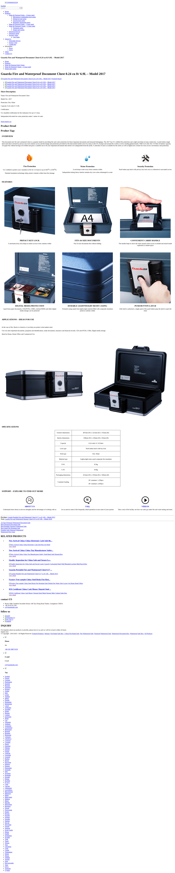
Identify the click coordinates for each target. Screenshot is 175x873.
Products (7, 13)
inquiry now (5, 632)
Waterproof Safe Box (137, 633)
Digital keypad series (19, 19)
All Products (148, 633)
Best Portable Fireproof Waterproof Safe (14, 526)
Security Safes (13, 35)
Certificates (12, 44)
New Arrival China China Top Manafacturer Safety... (31, 550)
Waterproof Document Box (120, 633)
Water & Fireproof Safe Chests (15, 65)
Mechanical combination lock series (24, 17)
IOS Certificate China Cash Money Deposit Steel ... (30, 589)
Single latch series (18, 30)
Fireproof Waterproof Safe (102, 633)
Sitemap (47, 633)
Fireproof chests (14, 33)
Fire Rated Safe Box (56, 633)
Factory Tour (13, 42)
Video (7, 52)
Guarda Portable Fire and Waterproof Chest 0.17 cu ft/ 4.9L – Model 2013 (31, 517)
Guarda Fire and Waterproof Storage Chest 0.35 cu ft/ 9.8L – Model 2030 (28, 519)
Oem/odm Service (14, 41)
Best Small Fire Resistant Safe (10, 528)
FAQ (87, 506)
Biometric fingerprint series (21, 22)
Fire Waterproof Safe (86, 633)
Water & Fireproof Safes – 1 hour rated (21, 24)
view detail (12, 546)
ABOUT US (30, 506)
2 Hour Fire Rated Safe (71, 633)
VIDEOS (145, 506)
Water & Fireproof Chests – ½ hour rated (22, 26)
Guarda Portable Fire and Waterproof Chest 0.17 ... (30, 570)
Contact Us (8, 53)
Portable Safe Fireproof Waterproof (12, 530)
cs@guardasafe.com (11, 665)
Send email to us (6, 121)
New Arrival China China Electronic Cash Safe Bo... (30, 541)
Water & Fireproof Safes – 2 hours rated (21, 15)
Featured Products (38, 633)
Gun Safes (16, 37)
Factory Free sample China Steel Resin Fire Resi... (29, 579)
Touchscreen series (19, 21)
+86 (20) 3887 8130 (11, 649)
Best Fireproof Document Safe (10, 524)
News (11, 48)
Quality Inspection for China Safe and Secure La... (30, 560)
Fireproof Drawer (14, 32)
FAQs (11, 50)
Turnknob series (18, 28)
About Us (8, 39)
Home (7, 11)
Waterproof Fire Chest (8, 532)
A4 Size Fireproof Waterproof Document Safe (15, 523)
